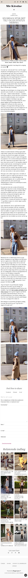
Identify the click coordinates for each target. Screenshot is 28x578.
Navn (2, 424)
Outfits (14, 14)
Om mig (9, 563)
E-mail (3, 430)
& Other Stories (18, 61)
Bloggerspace (16, 571)
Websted (3, 436)
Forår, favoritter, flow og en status (19, 497)
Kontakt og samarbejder (19, 563)
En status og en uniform (20, 520)
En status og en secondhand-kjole (7, 473)
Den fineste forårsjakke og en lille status (20, 544)
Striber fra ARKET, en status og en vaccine (6, 497)
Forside (3, 563)
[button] (2, 2)
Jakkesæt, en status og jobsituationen (7, 521)
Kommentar (4, 404)
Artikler (14, 566)
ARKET (15, 62)
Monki (6, 62)
